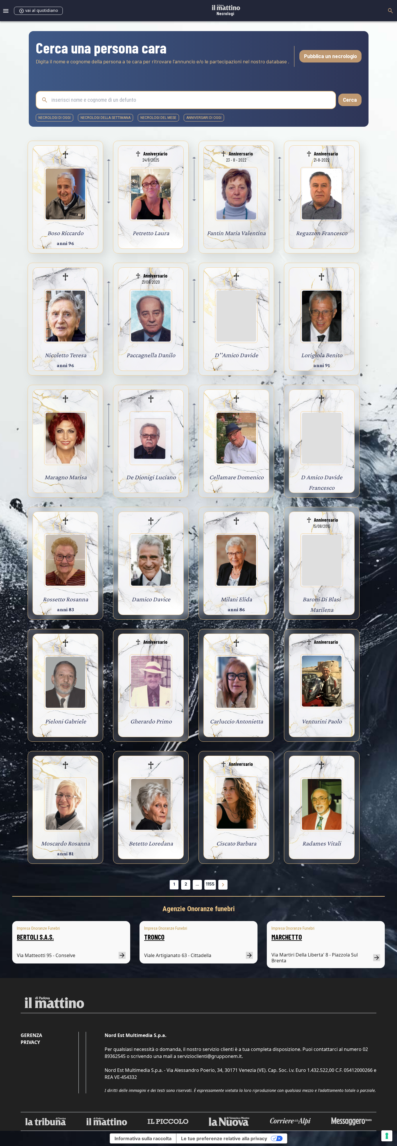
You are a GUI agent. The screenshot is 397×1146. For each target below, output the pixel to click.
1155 (210, 884)
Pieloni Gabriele (65, 721)
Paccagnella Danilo (150, 355)
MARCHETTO (286, 937)
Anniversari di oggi (203, 118)
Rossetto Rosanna (65, 599)
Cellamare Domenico (236, 477)
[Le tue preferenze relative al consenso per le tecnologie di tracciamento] (386, 1135)
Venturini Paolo (322, 721)
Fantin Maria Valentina (236, 233)
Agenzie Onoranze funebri (198, 909)
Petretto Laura (151, 233)
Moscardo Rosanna (65, 843)
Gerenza (31, 1035)
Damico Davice (151, 599)
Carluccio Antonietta (236, 721)
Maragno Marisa (65, 477)
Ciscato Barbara (236, 843)
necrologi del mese (158, 118)
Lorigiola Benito (321, 355)
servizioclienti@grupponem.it (209, 1056)
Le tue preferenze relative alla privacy (224, 1138)
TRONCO (154, 937)
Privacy (30, 1042)
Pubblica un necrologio (330, 56)
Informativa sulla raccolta (143, 1138)
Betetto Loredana (151, 843)
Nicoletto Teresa (65, 355)
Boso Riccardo (65, 233)
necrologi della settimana (105, 118)
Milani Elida (236, 599)
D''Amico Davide (236, 355)
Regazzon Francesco (321, 233)
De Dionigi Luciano (151, 477)
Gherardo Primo (151, 721)
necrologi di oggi (54, 118)
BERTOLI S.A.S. (35, 937)
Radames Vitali (321, 843)
